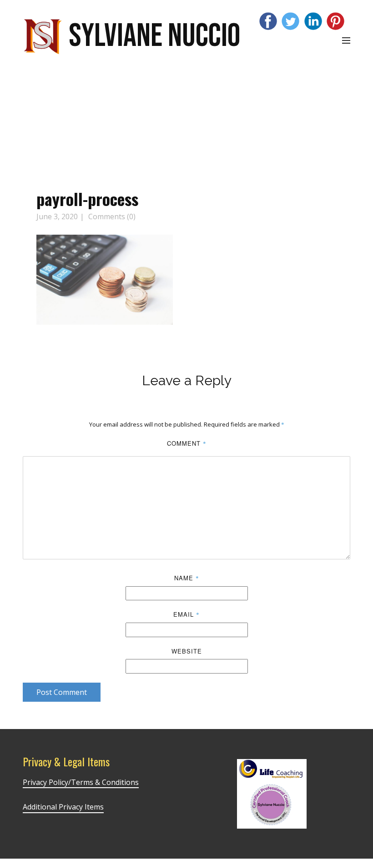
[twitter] (290, 21)
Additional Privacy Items (63, 807)
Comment (187, 443)
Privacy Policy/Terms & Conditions (81, 782)
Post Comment (61, 692)
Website (186, 651)
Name (186, 577)
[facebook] (268, 21)
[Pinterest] (335, 21)
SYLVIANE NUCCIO (154, 36)
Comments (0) (111, 216)
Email (186, 614)
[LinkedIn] (313, 21)
